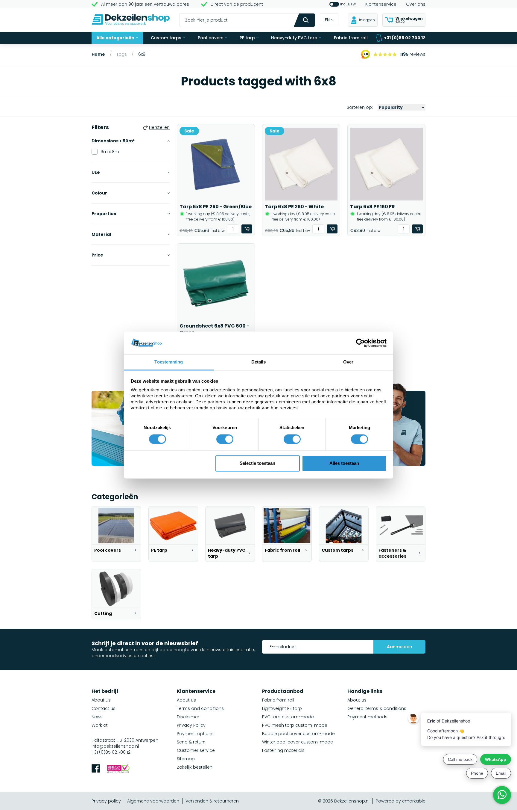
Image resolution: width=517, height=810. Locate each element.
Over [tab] (348, 362)
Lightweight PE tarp (282, 708)
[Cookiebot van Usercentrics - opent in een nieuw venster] (360, 342)
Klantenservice (380, 4)
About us (101, 700)
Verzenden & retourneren (212, 801)
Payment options (195, 734)
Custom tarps (166, 38)
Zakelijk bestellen (194, 767)
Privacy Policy (191, 725)
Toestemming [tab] (168, 362)
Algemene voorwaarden (153, 801)
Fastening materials (283, 750)
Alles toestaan (344, 463)
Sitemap (186, 759)
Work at (100, 725)
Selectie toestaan (257, 463)
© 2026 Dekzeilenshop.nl (343, 801)
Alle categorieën (115, 38)
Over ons (415, 4)
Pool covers (210, 38)
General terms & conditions (376, 708)
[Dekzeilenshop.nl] (131, 20)
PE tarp (247, 38)
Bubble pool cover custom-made (298, 734)
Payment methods (367, 717)
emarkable (413, 801)
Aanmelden (399, 647)
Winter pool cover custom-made (297, 742)
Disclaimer (188, 717)
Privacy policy (106, 801)
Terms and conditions (200, 708)
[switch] (224, 439)
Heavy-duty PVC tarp (294, 38)
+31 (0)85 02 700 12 (404, 38)
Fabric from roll (351, 38)
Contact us (103, 708)
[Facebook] (96, 769)
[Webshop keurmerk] (118, 769)
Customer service (196, 750)
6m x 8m (110, 152)
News (97, 717)
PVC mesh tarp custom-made (294, 725)
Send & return (191, 742)
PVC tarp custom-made (288, 717)
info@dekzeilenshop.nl (115, 746)
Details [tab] (258, 362)
